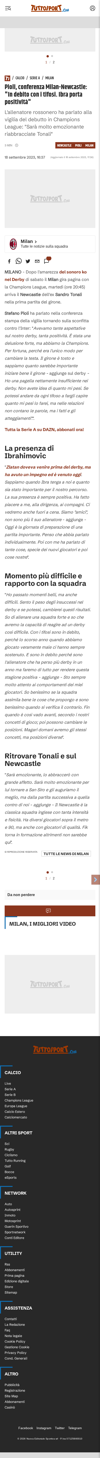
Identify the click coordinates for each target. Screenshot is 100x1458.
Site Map (11, 1396)
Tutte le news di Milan (66, 854)
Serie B (10, 1095)
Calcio (20, 78)
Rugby (9, 1149)
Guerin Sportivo (16, 1226)
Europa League (16, 1106)
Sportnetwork (15, 1232)
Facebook (25, 1428)
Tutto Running (15, 1161)
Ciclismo (11, 1155)
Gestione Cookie (17, 1347)
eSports (11, 1177)
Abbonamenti (15, 1270)
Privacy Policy (16, 1353)
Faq (7, 1330)
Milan (49, 78)
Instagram (44, 1428)
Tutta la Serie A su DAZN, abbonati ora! (44, 429)
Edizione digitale (17, 1281)
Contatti (11, 1319)
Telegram (75, 1428)
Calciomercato (16, 1117)
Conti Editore (14, 1238)
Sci (7, 1144)
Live (8, 1083)
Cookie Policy (15, 1341)
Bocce (9, 1172)
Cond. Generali (16, 1358)
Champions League (19, 1100)
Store (9, 1287)
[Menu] (8, 8)
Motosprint (13, 1221)
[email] (37, 261)
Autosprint (12, 1210)
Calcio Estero (15, 1112)
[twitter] (28, 261)
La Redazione (15, 1324)
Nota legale (13, 1336)
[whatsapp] (18, 261)
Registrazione (15, 1390)
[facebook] (9, 261)
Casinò (10, 1407)
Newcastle (64, 145)
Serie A (35, 78)
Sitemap (11, 1292)
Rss (7, 1264)
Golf (8, 1166)
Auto (8, 1204)
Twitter (60, 1428)
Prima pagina (14, 1275)
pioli (78, 145)
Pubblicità (12, 1385)
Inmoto (10, 1215)
